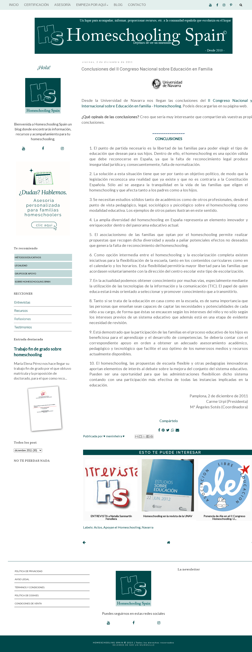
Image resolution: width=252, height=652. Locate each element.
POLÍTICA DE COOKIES (27, 595)
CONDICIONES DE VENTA (28, 603)
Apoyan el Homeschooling (122, 527)
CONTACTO (137, 5)
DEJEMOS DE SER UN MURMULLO (134, 645)
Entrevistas (22, 302)
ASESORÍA (62, 5)
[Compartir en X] (144, 436)
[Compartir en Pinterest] (152, 436)
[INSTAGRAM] (62, 148)
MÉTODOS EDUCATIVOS (28, 257)
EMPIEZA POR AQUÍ (91, 5)
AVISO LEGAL (22, 579)
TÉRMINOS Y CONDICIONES (29, 587)
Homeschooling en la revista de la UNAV (167, 516)
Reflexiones (22, 319)
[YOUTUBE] (23, 148)
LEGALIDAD (21, 265)
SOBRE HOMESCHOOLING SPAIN (32, 281)
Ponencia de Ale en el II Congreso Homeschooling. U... (224, 517)
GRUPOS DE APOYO (25, 273)
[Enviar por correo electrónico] (137, 436)
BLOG (118, 5)
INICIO (14, 5)
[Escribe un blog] (140, 436)
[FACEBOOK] (43, 148)
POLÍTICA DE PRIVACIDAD (28, 571)
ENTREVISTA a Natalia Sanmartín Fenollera (111, 517)
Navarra (147, 527)
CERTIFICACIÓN (36, 5)
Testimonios (23, 327)
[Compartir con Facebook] (148, 436)
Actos (98, 527)
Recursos (21, 311)
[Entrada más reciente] (84, 542)
